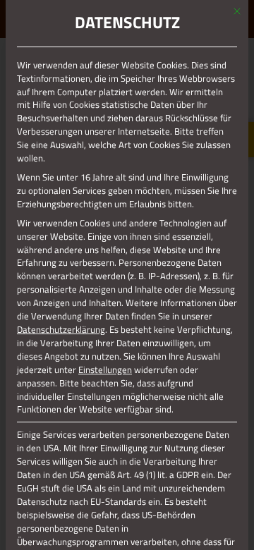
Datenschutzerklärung (61, 329)
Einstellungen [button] (105, 369)
